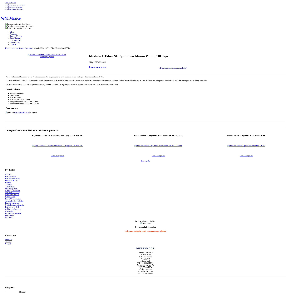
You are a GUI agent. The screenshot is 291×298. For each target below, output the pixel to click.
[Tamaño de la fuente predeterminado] (19, 26)
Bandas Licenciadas (12, 178)
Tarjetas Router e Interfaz (14, 201)
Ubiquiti (8, 244)
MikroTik (8, 240)
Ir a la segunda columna (14, 9)
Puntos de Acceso (11, 180)
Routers (21, 48)
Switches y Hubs (11, 189)
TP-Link (8, 242)
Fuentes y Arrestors (12, 203)
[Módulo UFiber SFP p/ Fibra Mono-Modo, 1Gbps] (246, 146)
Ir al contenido (10, 3)
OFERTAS (9, 217)
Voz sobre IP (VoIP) (12, 193)
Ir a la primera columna (13, 7)
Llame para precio (97, 67)
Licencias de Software (13, 213)
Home (7, 48)
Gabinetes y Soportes (12, 209)
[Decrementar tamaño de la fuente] (18, 28)
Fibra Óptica (9, 215)
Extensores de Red (12, 207)
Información (145, 161)
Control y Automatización (14, 205)
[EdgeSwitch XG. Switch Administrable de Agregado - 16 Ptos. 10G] (57, 146)
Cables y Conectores (12, 191)
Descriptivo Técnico (21, 112)
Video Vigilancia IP (12, 195)
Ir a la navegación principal (15, 5)
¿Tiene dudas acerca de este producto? (173, 68)
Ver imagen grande (47, 57)
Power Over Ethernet (12, 199)
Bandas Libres (10, 176)
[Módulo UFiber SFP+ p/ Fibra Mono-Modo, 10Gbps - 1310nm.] (158, 146)
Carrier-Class (10, 197)
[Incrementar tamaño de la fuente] (17, 24)
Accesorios (29, 48)
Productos (14, 48)
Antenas (8, 174)
